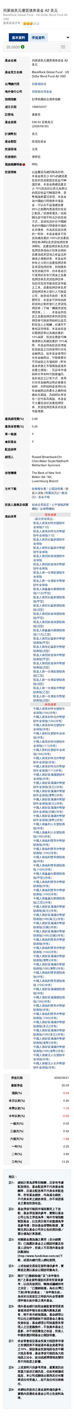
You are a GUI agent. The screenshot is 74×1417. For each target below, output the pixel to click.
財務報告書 (39, 488)
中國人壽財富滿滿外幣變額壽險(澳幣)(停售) (49, 958)
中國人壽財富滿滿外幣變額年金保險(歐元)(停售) (49, 801)
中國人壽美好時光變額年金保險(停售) (49, 727)
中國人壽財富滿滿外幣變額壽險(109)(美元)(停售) (49, 1032)
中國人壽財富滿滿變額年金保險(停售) (49, 776)
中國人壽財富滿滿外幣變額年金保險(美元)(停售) (49, 785)
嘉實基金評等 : (13, 23)
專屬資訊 (51, 493)
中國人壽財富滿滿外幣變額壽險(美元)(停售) (49, 1024)
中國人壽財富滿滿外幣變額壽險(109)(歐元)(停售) (49, 917)
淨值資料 (38, 37)
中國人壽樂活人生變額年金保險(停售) (49, 1057)
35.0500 (13, 46)
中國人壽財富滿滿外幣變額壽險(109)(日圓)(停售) (49, 933)
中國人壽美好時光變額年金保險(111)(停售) (49, 743)
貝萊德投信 (39, 84)
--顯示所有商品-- (44, 519)
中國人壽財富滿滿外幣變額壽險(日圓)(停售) (49, 925)
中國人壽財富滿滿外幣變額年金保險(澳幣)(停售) (49, 793)
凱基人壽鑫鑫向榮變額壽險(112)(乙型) (49, 632)
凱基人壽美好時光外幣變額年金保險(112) (49, 533)
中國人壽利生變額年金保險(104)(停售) (49, 752)
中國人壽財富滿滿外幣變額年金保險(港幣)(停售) (49, 818)
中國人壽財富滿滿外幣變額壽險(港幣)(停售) (49, 1040)
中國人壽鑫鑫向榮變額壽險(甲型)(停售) (49, 875)
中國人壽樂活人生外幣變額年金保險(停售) (49, 1065)
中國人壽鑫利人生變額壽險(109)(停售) (49, 834)
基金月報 (44, 497)
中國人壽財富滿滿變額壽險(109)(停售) (49, 999)
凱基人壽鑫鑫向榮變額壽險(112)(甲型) (49, 591)
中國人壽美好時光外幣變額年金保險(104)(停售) (49, 719)
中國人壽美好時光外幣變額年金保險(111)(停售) (49, 768)
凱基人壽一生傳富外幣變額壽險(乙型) (49, 690)
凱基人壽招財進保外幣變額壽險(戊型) (49, 665)
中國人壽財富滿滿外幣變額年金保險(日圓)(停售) (49, 809)
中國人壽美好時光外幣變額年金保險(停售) (49, 760)
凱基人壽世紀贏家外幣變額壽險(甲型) (49, 640)
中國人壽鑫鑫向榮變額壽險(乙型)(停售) (49, 900)
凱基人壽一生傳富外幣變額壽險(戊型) (49, 698)
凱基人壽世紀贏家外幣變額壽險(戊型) (49, 648)
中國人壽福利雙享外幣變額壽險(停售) (49, 842)
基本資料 (18, 37)
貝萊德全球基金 (42, 91)
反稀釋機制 (47, 508)
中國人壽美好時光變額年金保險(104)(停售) (49, 710)
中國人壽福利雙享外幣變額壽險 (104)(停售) (49, 851)
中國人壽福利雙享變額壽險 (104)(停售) (49, 867)
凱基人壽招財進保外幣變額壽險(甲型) (49, 657)
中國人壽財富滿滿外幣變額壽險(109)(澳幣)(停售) (49, 966)
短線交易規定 (40, 504)
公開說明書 (56, 488)
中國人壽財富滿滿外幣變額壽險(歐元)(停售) (49, 908)
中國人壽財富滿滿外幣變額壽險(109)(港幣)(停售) (49, 1049)
